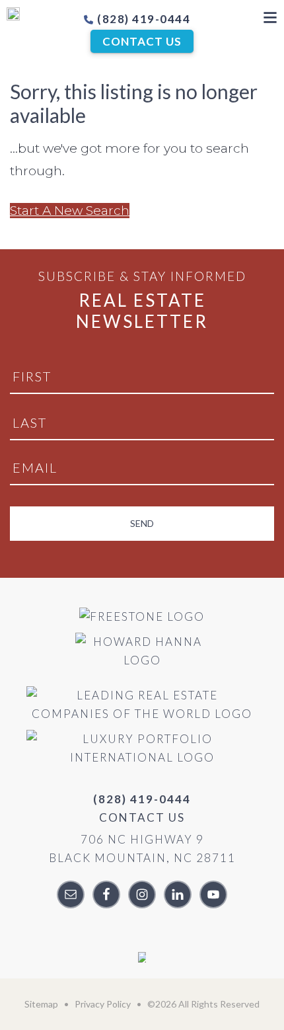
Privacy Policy (103, 1004)
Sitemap (41, 1004)
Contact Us (142, 41)
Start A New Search (69, 210)
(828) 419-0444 (142, 19)
